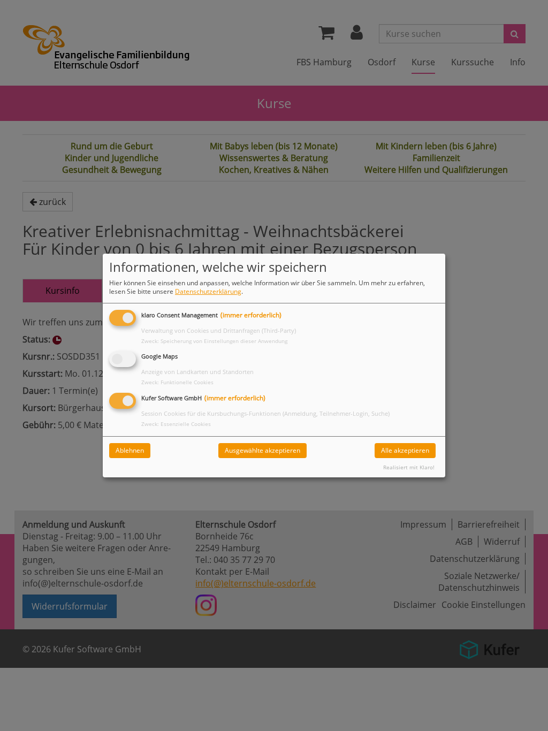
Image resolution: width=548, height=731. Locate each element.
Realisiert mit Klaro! (409, 467)
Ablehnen (130, 450)
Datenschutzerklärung (208, 291)
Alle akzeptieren (405, 450)
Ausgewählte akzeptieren (262, 450)
